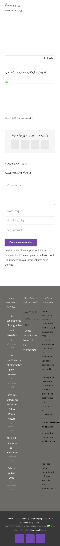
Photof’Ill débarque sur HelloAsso (12, 445)
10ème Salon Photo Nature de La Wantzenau (30, 340)
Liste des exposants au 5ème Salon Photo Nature (12, 406)
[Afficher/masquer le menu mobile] (54, 8)
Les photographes (38, 518)
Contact (37, 522)
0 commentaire (26, 118)
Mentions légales (38, 530)
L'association (22, 518)
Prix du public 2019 (12, 473)
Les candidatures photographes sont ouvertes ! (12, 327)
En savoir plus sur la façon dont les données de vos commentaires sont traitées (29, 259)
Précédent (49, 58)
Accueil (11, 518)
